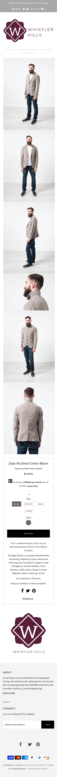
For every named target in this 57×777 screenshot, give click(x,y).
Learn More (32, 486)
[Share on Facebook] (22, 591)
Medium (29, 504)
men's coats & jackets (24, 49)
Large (40, 504)
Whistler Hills (29, 765)
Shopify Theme (46, 765)
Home (8, 49)
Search (6, 702)
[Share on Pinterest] (34, 591)
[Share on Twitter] (28, 591)
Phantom (36, 578)
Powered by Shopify (38, 769)
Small (17, 504)
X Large (28, 511)
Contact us (27, 598)
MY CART (38, 9)
